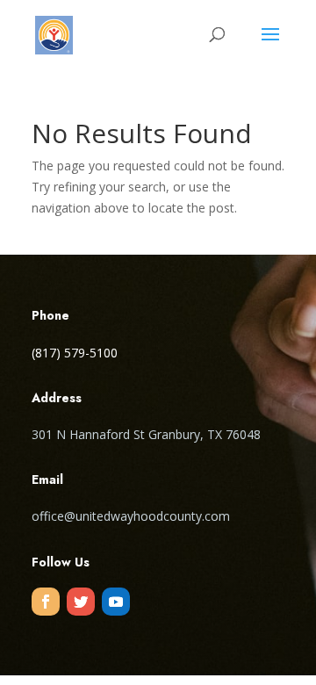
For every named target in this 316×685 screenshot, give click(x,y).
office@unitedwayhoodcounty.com (131, 516)
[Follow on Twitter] (81, 602)
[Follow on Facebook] (46, 602)
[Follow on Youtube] (116, 602)
